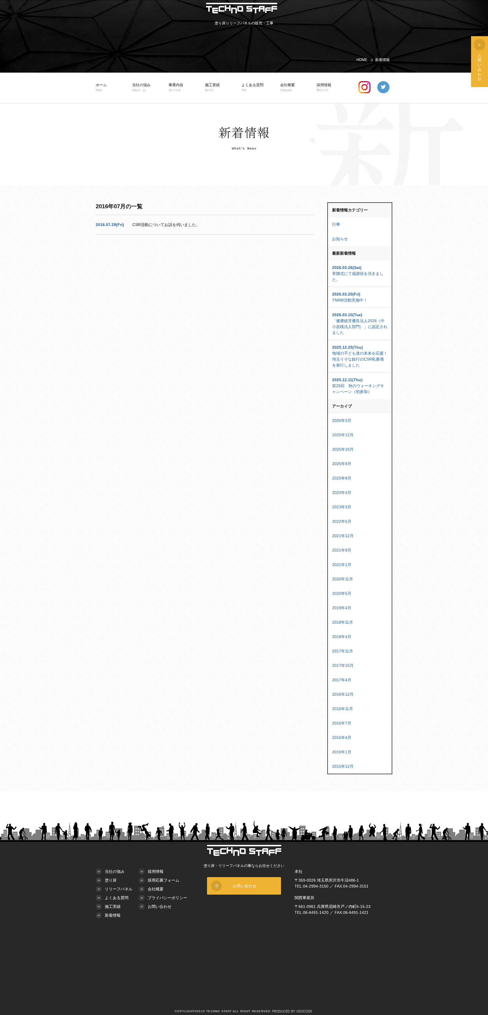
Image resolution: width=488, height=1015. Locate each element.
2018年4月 (341, 636)
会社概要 (287, 87)
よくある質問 (252, 87)
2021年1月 (341, 564)
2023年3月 (341, 507)
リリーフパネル (118, 889)
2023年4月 (341, 492)
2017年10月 (343, 665)
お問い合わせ (159, 906)
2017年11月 (342, 651)
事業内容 (176, 87)
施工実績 (212, 87)
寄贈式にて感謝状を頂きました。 (358, 273)
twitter (383, 87)
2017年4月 (341, 680)
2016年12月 (343, 694)
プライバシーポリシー (167, 897)
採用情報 (324, 87)
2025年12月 (343, 435)
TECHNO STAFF (241, 9)
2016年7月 (341, 723)
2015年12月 (343, 766)
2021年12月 (343, 535)
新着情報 (113, 915)
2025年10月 (343, 449)
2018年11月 (342, 622)
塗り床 (111, 880)
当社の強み (141, 87)
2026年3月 (341, 420)
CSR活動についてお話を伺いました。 (166, 224)
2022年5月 (341, 521)
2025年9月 (341, 463)
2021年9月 (341, 550)
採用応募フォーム (163, 880)
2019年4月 (341, 608)
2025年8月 (341, 478)
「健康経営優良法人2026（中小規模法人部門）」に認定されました (359, 324)
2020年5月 (341, 593)
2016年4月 (341, 737)
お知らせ (340, 239)
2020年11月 (342, 579)
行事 (336, 224)
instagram (364, 87)
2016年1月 (341, 752)
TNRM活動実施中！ (349, 297)
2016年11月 (342, 708)
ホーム (101, 87)
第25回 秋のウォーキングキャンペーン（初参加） (358, 386)
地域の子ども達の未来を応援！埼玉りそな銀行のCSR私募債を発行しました (359, 356)
